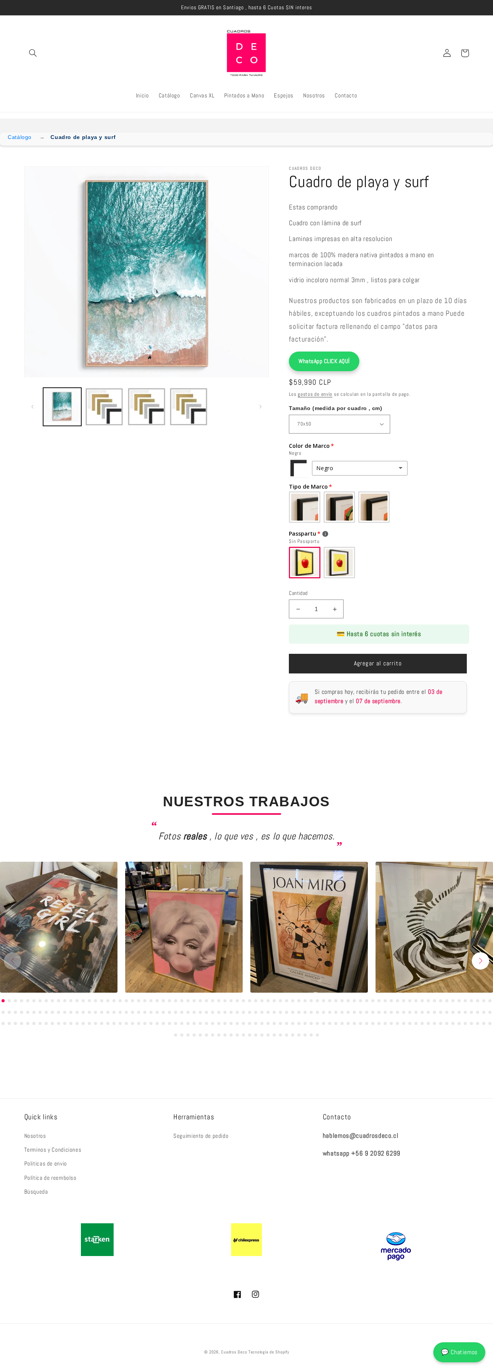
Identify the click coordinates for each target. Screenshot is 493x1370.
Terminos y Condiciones (53, 1149)
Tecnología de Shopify (268, 1352)
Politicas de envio (45, 1163)
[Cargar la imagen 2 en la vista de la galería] (104, 407)
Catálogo (20, 137)
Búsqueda (36, 1191)
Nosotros (35, 1135)
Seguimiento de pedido (200, 1135)
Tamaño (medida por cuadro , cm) (335, 408)
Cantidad (298, 593)
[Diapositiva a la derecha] (260, 406)
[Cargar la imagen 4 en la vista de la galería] (188, 407)
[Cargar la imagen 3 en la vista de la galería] (146, 407)
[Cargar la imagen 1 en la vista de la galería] (62, 407)
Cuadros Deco (234, 1352)
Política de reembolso (50, 1177)
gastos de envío (315, 394)
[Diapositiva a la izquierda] (32, 406)
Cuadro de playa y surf (83, 137)
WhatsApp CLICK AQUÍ (324, 361)
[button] (33, 53)
